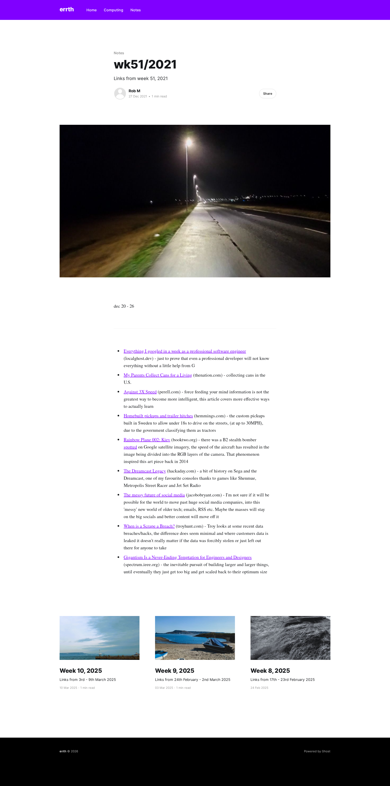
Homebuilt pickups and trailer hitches (158, 416)
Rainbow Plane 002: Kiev (147, 440)
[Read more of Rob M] (120, 93)
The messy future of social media (154, 495)
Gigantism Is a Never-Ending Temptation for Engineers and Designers (188, 557)
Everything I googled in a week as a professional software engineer (185, 351)
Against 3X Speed (140, 392)
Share (267, 93)
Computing (113, 10)
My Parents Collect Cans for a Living (158, 375)
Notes (135, 10)
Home (91, 10)
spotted (130, 447)
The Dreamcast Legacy (145, 471)
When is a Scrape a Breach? (149, 526)
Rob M (134, 91)
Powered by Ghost (317, 751)
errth (67, 9)
